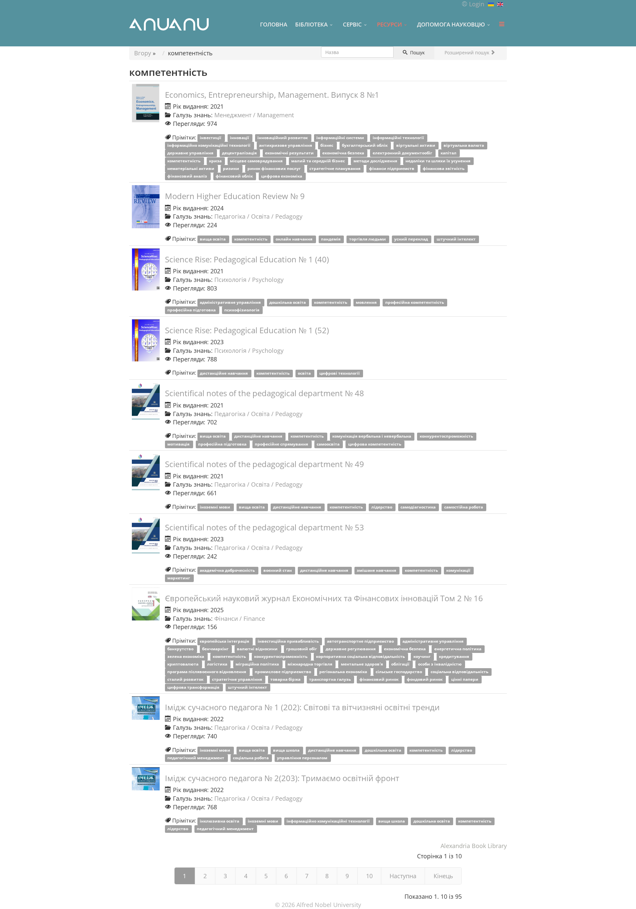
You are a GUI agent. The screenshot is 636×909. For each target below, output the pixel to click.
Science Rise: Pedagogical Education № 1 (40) (247, 259)
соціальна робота (251, 758)
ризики (231, 168)
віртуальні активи (416, 145)
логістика (217, 664)
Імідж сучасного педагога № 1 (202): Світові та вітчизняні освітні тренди (302, 707)
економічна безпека (343, 153)
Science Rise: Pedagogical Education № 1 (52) (247, 330)
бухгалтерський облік (365, 145)
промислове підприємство (283, 672)
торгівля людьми (368, 239)
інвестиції (211, 138)
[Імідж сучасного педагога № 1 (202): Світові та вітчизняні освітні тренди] (146, 708)
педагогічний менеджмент (196, 758)
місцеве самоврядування (257, 161)
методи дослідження (375, 161)
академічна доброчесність (228, 570)
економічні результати (290, 153)
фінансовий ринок (379, 679)
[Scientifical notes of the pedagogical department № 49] (146, 471)
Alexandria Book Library (474, 846)
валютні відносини (258, 649)
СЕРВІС (352, 24)
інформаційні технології (399, 138)
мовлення (367, 302)
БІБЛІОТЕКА (311, 24)
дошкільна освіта (288, 302)
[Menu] (501, 24)
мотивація (178, 444)
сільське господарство (399, 672)
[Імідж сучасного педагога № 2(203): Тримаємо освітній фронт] (146, 778)
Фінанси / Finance (239, 618)
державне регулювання (351, 649)
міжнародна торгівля (310, 664)
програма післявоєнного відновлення (207, 672)
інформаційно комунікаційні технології (209, 145)
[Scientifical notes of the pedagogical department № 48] (146, 400)
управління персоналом (302, 758)
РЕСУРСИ (389, 24)
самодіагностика (418, 507)
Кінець (443, 876)
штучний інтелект (457, 239)
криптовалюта (183, 664)
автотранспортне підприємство (361, 641)
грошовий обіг (302, 649)
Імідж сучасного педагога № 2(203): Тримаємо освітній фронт (282, 778)
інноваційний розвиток (283, 138)
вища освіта (213, 239)
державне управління (190, 153)
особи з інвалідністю (440, 664)
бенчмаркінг (216, 649)
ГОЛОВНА (273, 24)
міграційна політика (258, 664)
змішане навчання (377, 570)
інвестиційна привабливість (289, 641)
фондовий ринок (425, 679)
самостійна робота (464, 507)
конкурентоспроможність (447, 436)
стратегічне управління (237, 679)
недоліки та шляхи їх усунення (438, 161)
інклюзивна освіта (220, 821)
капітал (449, 153)
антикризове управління (286, 145)
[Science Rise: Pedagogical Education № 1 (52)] (146, 340)
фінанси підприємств (392, 168)
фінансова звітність (444, 168)
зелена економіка (186, 656)
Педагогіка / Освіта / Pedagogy (258, 216)
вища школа (286, 750)
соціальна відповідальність (460, 672)
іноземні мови (215, 507)
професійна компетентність (415, 302)
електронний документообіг (403, 153)
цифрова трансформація (193, 687)
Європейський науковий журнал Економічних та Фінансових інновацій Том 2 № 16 (324, 598)
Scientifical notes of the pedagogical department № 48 (264, 393)
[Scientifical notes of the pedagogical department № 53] (146, 535)
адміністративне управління (231, 302)
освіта (305, 373)
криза (216, 161)
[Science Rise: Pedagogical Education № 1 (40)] (146, 269)
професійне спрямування (282, 444)
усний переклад (411, 239)
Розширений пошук (468, 52)
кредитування (454, 656)
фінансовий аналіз (187, 176)
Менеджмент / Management (254, 115)
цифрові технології (340, 373)
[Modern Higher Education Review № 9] (146, 206)
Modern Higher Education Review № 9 (235, 195)
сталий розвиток (185, 679)
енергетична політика (458, 649)
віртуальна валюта (464, 145)
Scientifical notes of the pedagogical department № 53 (264, 527)
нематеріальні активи (191, 168)
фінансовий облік (235, 176)
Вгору (142, 53)
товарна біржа (285, 679)
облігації (400, 664)
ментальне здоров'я (362, 664)
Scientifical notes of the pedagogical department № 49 (264, 463)
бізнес (327, 145)
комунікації (458, 570)
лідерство (382, 507)
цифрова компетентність (375, 444)
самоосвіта (329, 444)
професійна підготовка (192, 310)
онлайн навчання (294, 239)
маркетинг (179, 578)
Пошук (417, 52)
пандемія (331, 239)
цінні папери (465, 679)
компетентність (184, 161)
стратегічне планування (335, 168)
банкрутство (180, 649)
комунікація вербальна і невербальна (372, 436)
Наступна (403, 876)
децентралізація (240, 153)
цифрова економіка (282, 176)
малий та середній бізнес (318, 161)
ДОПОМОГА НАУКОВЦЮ (451, 24)
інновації (240, 138)
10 (369, 876)
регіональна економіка (343, 672)
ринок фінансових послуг (274, 168)
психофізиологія (242, 310)
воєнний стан (278, 570)
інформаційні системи (340, 138)
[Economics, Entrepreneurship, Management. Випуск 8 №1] (146, 103)
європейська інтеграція (225, 641)
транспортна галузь (330, 679)
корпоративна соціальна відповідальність (361, 656)
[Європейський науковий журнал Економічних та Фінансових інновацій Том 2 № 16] (146, 604)
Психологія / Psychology (249, 280)
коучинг (422, 656)
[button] (472, 4)
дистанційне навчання (224, 373)
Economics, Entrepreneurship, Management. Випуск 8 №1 (272, 94)
